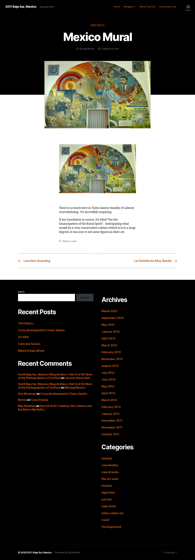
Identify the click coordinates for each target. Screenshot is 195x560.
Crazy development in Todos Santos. (41, 330)
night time (108, 492)
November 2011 (111, 427)
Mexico (66, 241)
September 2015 (112, 318)
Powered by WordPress (67, 552)
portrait (106, 499)
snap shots (97, 25)
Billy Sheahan (26, 406)
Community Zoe (167, 6)
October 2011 (110, 434)
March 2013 (109, 345)
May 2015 (107, 324)
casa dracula (109, 472)
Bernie (22, 399)
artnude (106, 458)
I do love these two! (77, 378)
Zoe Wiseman (27, 393)
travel (105, 520)
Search (21, 291)
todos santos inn (112, 513)
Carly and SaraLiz (29, 344)
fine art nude (109, 479)
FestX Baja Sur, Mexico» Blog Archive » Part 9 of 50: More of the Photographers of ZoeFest (55, 376)
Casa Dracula (39, 399)
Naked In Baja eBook (31, 350)
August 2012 (110, 365)
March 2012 (109, 400)
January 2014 (110, 331)
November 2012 (112, 359)
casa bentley (109, 465)
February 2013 (111, 352)
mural (74, 241)
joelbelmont (88, 48)
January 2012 (110, 413)
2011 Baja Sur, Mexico (20, 6)
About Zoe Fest (147, 6)
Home (117, 6)
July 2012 (107, 372)
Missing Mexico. (75, 387)
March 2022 (109, 311)
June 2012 (108, 379)
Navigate (128, 6)
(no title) (23, 337)
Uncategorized (111, 527)
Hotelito (106, 485)
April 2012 (108, 393)
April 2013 (108, 338)
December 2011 (111, 420)
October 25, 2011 (110, 48)
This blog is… (26, 323)
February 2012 (111, 407)
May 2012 (107, 386)
